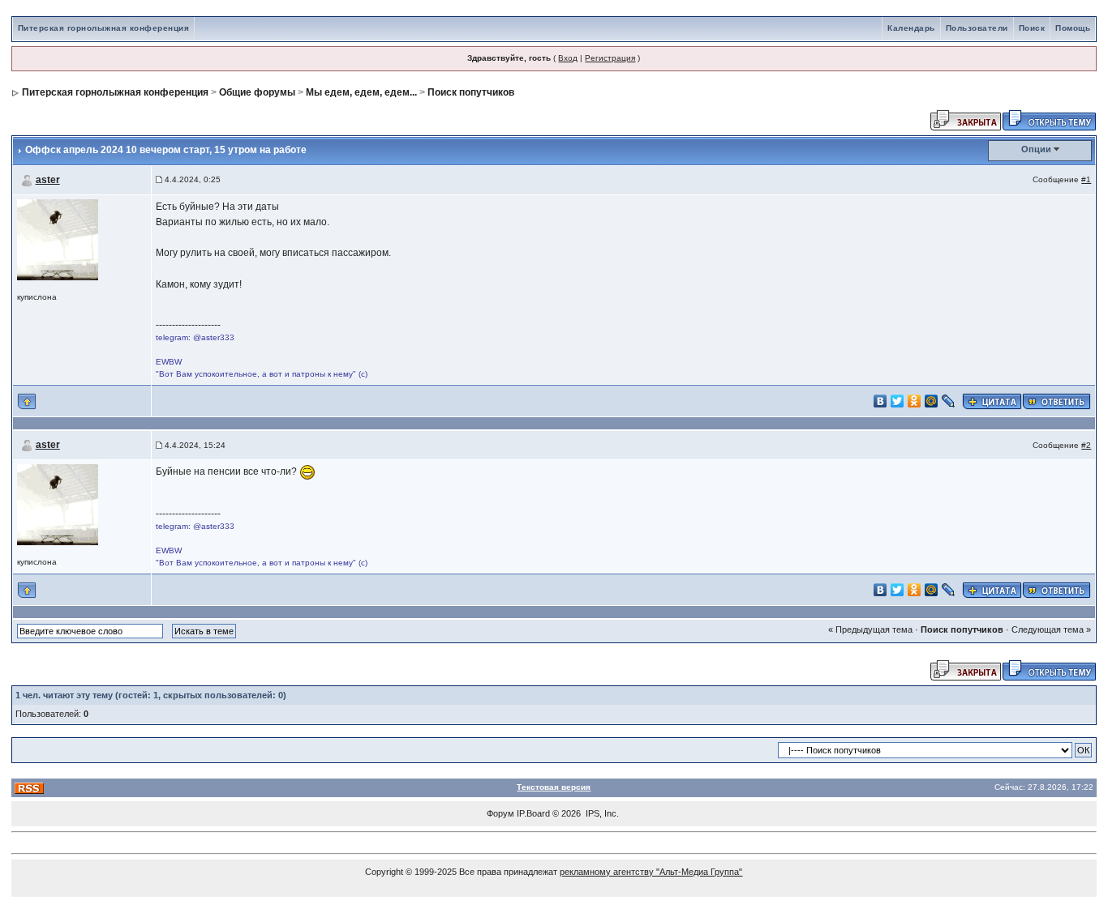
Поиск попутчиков (470, 92)
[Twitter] (897, 401)
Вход (568, 57)
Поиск (1032, 27)
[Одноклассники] (914, 401)
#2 (1086, 445)
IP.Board (533, 813)
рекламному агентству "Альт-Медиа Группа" (651, 872)
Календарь (911, 27)
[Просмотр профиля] (57, 238)
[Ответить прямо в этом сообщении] (1056, 401)
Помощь (1072, 27)
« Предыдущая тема (870, 629)
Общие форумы (257, 92)
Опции (1036, 149)
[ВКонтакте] (880, 401)
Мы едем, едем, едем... (361, 92)
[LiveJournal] (948, 401)
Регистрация (610, 57)
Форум (500, 813)
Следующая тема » (1051, 629)
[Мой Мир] (931, 401)
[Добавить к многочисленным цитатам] (992, 401)
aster (48, 180)
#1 (1086, 179)
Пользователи (977, 27)
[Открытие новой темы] (1049, 119)
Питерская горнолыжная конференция (104, 27)
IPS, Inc (601, 813)
